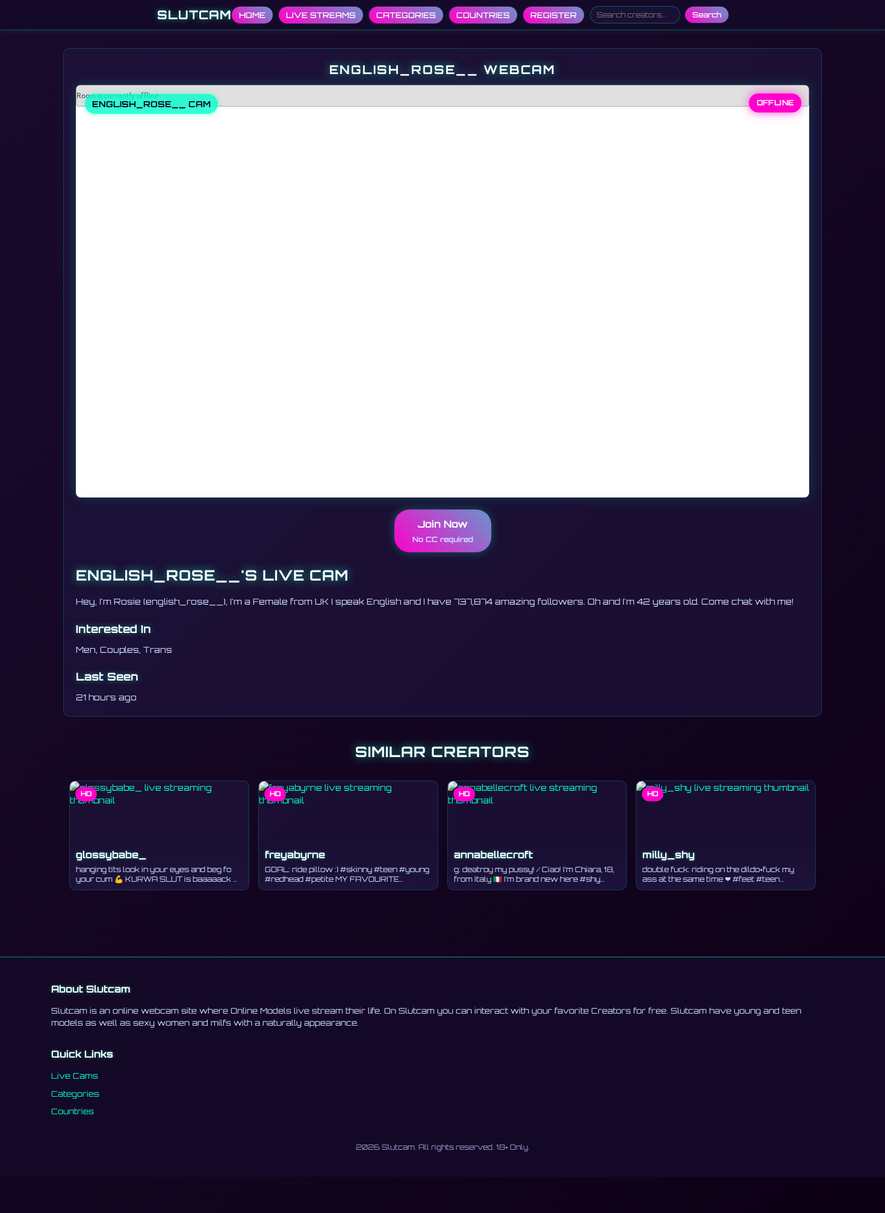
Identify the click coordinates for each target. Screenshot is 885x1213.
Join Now (442, 531)
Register (553, 15)
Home (252, 15)
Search (706, 14)
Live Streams (321, 15)
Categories (406, 15)
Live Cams (74, 1075)
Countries (483, 15)
